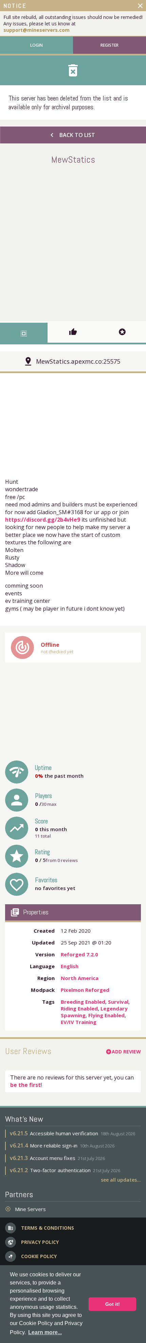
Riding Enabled (79, 1008)
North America (79, 978)
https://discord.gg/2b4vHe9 (42, 519)
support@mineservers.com (36, 30)
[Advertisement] (73, 241)
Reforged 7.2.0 (79, 954)
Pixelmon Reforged (85, 989)
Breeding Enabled (83, 1001)
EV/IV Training (78, 1022)
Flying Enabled (106, 1015)
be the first (25, 1085)
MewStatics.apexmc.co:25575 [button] (78, 361)
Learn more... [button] (45, 1332)
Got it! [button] (112, 1304)
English (69, 966)
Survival (118, 1001)
